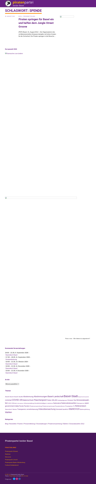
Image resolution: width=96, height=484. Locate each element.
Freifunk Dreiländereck (12, 465)
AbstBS (21, 396)
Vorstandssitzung (11, 359)
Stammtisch (8, 409)
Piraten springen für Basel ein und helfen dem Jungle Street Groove (36, 23)
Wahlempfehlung (85, 409)
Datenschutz (28, 400)
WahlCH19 (74, 409)
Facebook (19, 479)
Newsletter (12, 424)
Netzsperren (80, 403)
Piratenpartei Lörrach (11, 459)
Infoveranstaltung (29, 403)
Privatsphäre (69, 406)
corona (8, 400)
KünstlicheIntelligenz (40, 403)
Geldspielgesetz (62, 400)
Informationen (20, 403)
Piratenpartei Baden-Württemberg (15, 462)
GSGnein (14, 403)
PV (74, 406)
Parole (21, 406)
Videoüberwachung (47, 409)
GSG (9, 403)
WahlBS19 (65, 409)
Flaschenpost (40, 400)
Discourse (8, 457)
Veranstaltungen (41, 424)
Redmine (7, 454)
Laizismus (50, 403)
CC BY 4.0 (7, 474)
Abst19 (12, 396)
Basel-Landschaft (55, 396)
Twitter (14, 479)
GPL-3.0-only (24, 476)
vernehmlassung (32, 409)
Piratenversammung (48, 406)
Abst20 (16, 396)
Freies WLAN (51, 400)
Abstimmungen (40, 396)
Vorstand (59, 409)
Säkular (14, 409)
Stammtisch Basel (11, 355)
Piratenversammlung (36, 406)
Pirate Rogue (12, 476)
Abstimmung (28, 397)
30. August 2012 (10, 16)
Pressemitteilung (29, 16)
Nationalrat (57, 403)
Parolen (26, 406)
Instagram (17, 479)
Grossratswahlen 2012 (76, 424)
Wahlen (8, 412)
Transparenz (21, 409)
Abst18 (7, 396)
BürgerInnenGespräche (83, 396)
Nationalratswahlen (69, 403)
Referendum (80, 406)
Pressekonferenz (60, 406)
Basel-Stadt (71, 396)
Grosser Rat (71, 400)
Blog (20, 16)
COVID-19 (17, 400)
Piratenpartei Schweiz (11, 451)
